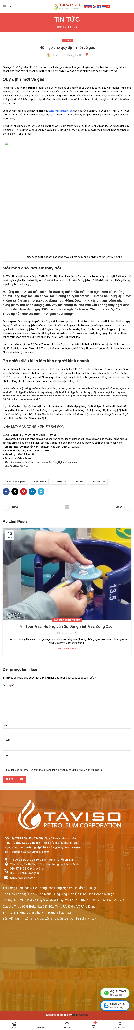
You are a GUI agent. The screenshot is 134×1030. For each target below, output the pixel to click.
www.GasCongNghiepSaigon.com (60, 462)
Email (6, 740)
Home (60, 26)
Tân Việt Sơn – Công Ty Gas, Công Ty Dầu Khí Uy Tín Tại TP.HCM (49, 918)
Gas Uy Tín (60, 481)
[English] (86, 6)
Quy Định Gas (98, 481)
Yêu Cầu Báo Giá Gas (16, 466)
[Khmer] (90, 6)
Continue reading (67, 648)
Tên (6, 725)
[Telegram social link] (41, 491)
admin (54, 55)
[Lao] (99, 6)
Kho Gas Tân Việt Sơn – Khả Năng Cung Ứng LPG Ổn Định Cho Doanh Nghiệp (58, 894)
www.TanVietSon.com (27, 462)
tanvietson (66, 633)
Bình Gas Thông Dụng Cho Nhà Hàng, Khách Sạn (38, 912)
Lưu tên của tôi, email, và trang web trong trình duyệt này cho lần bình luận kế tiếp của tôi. (54, 770)
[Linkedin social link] (32, 491)
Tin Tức (72, 26)
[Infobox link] (67, 1015)
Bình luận (8, 685)
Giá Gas (79, 481)
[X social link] (14, 491)
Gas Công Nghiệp (16, 481)
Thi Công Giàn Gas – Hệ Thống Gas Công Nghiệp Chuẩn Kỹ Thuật (49, 888)
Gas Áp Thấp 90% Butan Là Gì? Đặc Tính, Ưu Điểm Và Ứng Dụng (49, 906)
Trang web (8, 755)
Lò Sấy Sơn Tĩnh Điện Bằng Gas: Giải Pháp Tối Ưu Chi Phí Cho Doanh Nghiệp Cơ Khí (63, 900)
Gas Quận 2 (40, 481)
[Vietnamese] (108, 6)
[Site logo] (67, 6)
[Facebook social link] (6, 491)
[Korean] (95, 6)
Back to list (67, 507)
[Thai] (104, 6)
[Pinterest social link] (23, 491)
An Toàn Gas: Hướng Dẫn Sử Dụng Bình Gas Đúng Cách (67, 626)
